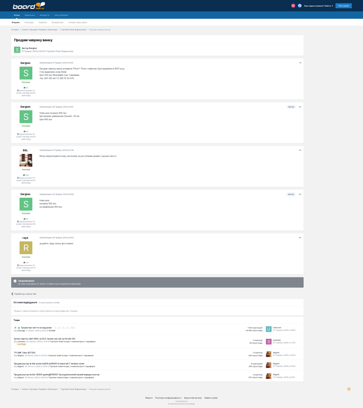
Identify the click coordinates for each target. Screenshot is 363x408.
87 (27, 88)
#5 (300, 237)
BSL (25, 150)
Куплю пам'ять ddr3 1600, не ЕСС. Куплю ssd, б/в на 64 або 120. (44, 339)
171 (27, 262)
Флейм (52, 330)
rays (25, 237)
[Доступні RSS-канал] (349, 389)
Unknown (277, 327)
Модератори (57, 22)
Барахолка (30, 15)
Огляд (17, 15)
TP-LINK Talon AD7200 (24, 353)
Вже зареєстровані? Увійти (318, 6)
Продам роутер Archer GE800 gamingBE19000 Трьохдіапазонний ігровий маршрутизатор (56, 374)
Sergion (33, 48)
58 (72, 328)
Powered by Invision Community (181, 404)
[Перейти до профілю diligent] (269, 354)
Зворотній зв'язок (193, 398)
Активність (45, 15)
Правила (43, 22)
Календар (29, 22)
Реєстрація (343, 6)
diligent (20, 355)
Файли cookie (211, 398)
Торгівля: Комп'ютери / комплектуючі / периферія (72, 341)
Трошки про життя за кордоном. (36, 328)
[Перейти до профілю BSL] (26, 160)
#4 (300, 194)
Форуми (16, 22)
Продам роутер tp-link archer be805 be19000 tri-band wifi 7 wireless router (49, 364)
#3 (300, 150)
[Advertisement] (329, 53)
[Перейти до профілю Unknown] (269, 329)
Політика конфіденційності (168, 398)
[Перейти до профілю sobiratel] (269, 341)
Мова (148, 398)
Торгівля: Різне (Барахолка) (59, 51)
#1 (300, 63)
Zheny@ (21, 330)
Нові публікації (61, 15)
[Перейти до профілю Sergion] (17, 50)
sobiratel (21, 341)
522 (27, 175)
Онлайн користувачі (77, 22)
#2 (300, 107)
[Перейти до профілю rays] (26, 247)
